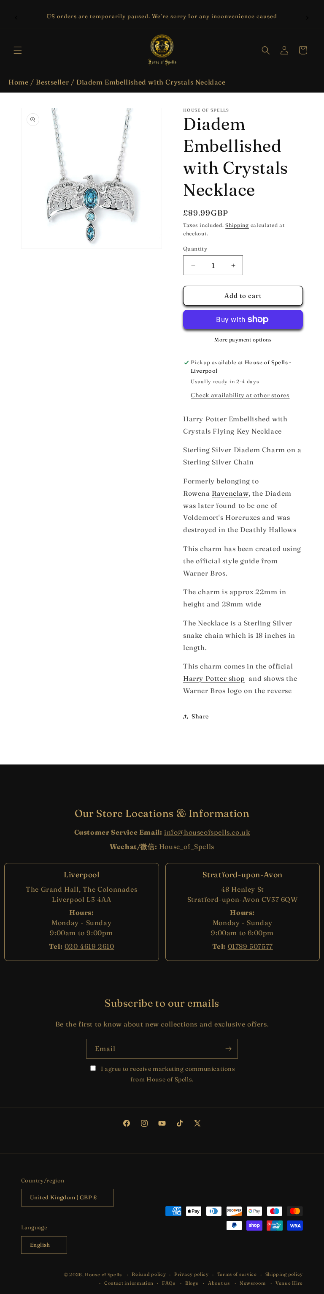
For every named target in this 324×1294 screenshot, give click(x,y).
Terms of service (237, 1274)
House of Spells (103, 1275)
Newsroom (253, 1283)
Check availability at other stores (240, 395)
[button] (17, 50)
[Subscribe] (228, 1049)
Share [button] (200, 716)
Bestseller (52, 82)
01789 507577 (250, 946)
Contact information (129, 1283)
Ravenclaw (230, 493)
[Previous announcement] (16, 16)
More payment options (243, 339)
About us (219, 1283)
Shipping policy (284, 1274)
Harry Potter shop (214, 678)
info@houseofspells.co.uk (207, 832)
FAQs (169, 1283)
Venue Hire (289, 1283)
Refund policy (149, 1274)
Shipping (237, 225)
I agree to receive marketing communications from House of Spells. (167, 1074)
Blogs (191, 1283)
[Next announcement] (307, 16)
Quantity (195, 248)
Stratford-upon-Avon (242, 874)
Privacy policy (191, 1274)
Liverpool (81, 874)
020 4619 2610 (89, 946)
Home (18, 82)
